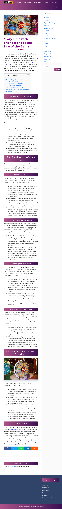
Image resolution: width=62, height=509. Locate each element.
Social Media (48, 56)
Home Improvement (50, 38)
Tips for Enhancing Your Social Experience (17, 89)
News (45, 46)
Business (46, 20)
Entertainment (48, 28)
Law (45, 41)
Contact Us (54, 2)
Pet (45, 49)
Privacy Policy (46, 495)
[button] (56, 7)
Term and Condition (48, 498)
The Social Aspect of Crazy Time (15, 80)
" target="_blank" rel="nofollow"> (21, 448)
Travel (46, 62)
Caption (46, 2)
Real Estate (47, 51)
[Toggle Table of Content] (27, 75)
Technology (47, 59)
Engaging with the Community (16, 83)
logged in (14, 467)
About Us (45, 485)
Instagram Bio (37, 2)
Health (46, 36)
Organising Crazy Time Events (16, 87)
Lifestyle (46, 43)
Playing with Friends (13, 81)
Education (47, 25)
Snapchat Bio (48, 54)
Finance (46, 33)
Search (46, 67)
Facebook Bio (27, 2)
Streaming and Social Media (15, 85)
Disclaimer (45, 490)
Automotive (47, 18)
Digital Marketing (49, 23)
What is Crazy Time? (11, 78)
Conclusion (9, 91)
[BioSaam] (9, 2)
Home (19, 2)
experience (14, 429)
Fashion (46, 31)
